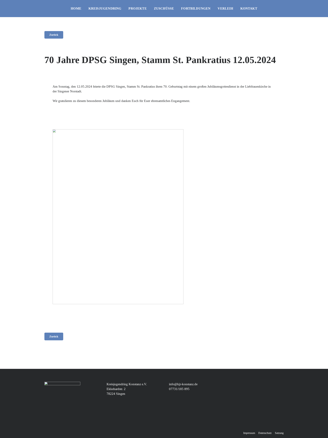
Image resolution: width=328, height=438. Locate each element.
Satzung (279, 433)
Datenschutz (265, 433)
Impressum (249, 433)
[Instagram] (316, 8)
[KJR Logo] (16, 11)
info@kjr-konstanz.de (183, 384)
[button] (124, 9)
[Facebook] (310, 8)
